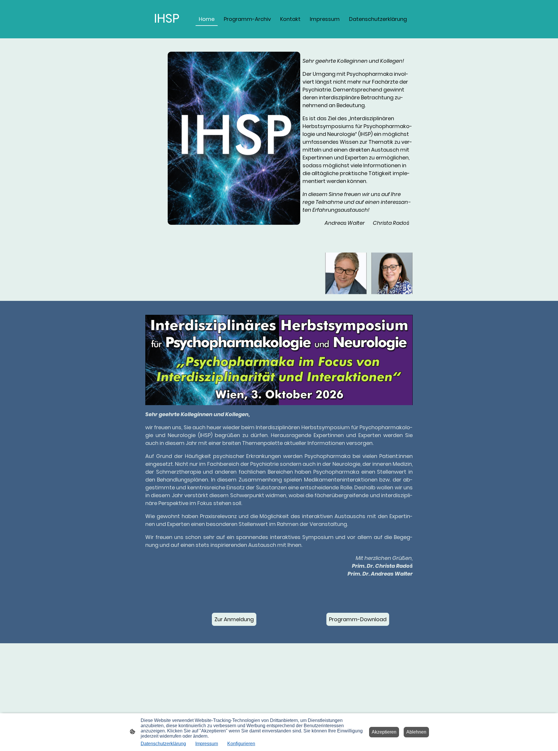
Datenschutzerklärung (163, 743)
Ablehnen (416, 732)
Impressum (206, 743)
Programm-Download (358, 619)
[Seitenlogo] (166, 33)
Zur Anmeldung (234, 619)
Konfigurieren (241, 743)
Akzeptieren (384, 732)
